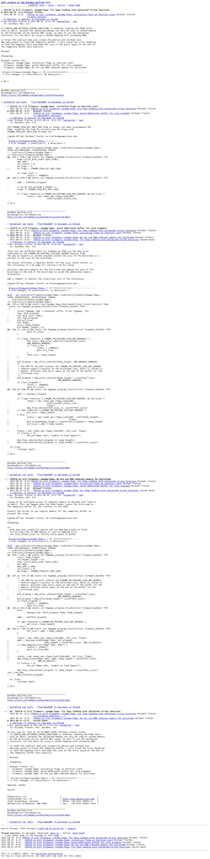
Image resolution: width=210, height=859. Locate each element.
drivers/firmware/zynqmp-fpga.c (27, 141)
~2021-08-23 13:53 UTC (51, 828)
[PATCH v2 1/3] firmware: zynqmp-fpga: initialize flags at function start (71, 14)
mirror (61, 5)
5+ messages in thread (61, 102)
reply (24, 102)
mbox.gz (54, 833)
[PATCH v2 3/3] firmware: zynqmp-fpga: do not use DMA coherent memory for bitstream (83, 237)
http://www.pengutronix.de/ (79, 799)
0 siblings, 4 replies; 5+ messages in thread (31, 19)
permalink (63, 21)
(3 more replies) (37, 17)
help (42, 5)
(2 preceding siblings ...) (49, 716)
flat (34, 102)
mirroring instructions (49, 853)
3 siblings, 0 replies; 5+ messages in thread (37, 118)
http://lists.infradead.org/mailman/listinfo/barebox (32, 95)
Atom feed (74, 5)
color (51, 5)
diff (9, 148)
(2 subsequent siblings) (47, 115)
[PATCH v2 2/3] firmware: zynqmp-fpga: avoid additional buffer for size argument (81, 113)
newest (71, 828)
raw (74, 21)
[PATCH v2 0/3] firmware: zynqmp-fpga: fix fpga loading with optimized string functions (84, 109)
